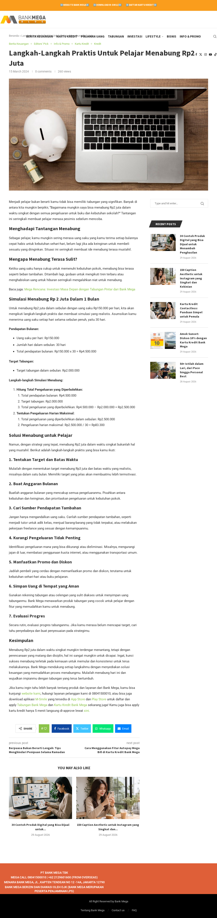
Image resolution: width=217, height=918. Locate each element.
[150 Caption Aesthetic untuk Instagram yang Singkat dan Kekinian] (107, 798)
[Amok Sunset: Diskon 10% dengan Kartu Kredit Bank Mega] (163, 340)
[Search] (215, 36)
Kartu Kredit (67, 36)
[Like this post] (45, 728)
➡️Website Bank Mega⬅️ (74, 4)
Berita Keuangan (39, 36)
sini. (87, 711)
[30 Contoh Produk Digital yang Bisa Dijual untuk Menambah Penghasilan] (40, 798)
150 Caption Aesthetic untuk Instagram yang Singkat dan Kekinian (191, 278)
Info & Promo (190, 36)
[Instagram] (205, 54)
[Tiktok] (215, 54)
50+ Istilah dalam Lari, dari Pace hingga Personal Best (191, 370)
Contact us (118, 910)
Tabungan (116, 36)
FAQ (134, 910)
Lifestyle (153, 36)
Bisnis (171, 36)
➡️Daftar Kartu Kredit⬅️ (141, 4)
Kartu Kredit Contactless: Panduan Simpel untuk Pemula (191, 310)
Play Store (99, 699)
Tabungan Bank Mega (32, 705)
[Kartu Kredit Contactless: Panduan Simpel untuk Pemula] (163, 310)
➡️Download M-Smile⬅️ (107, 4)
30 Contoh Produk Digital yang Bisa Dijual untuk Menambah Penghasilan (192, 244)
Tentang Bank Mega (92, 910)
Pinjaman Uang (92, 36)
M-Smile (41, 699)
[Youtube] (210, 54)
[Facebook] (196, 54)
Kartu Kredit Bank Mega (70, 705)
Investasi (134, 36)
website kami (31, 693)
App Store (78, 699)
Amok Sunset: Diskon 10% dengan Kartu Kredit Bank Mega (193, 340)
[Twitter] (200, 54)
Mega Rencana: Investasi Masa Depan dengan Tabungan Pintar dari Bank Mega (79, 289)
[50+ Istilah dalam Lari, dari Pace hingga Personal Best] (163, 370)
